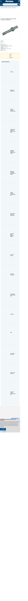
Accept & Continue (2, 429)
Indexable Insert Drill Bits (12, 7)
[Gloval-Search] (18, 4)
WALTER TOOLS (8, 48)
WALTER (4, 50)
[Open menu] (1, 1)
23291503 (5, 47)
